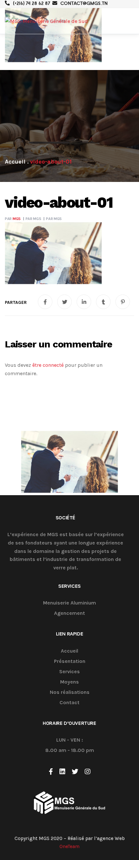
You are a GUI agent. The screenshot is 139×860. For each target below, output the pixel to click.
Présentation (69, 661)
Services (69, 672)
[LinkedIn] (62, 771)
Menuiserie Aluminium (69, 603)
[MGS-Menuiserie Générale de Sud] (46, 21)
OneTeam (69, 846)
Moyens (69, 682)
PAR (13, 218)
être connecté (48, 365)
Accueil (69, 651)
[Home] (15, 161)
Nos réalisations (70, 692)
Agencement (69, 613)
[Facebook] (51, 771)
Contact (69, 702)
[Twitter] (75, 771)
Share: (16, 302)
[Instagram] (88, 771)
